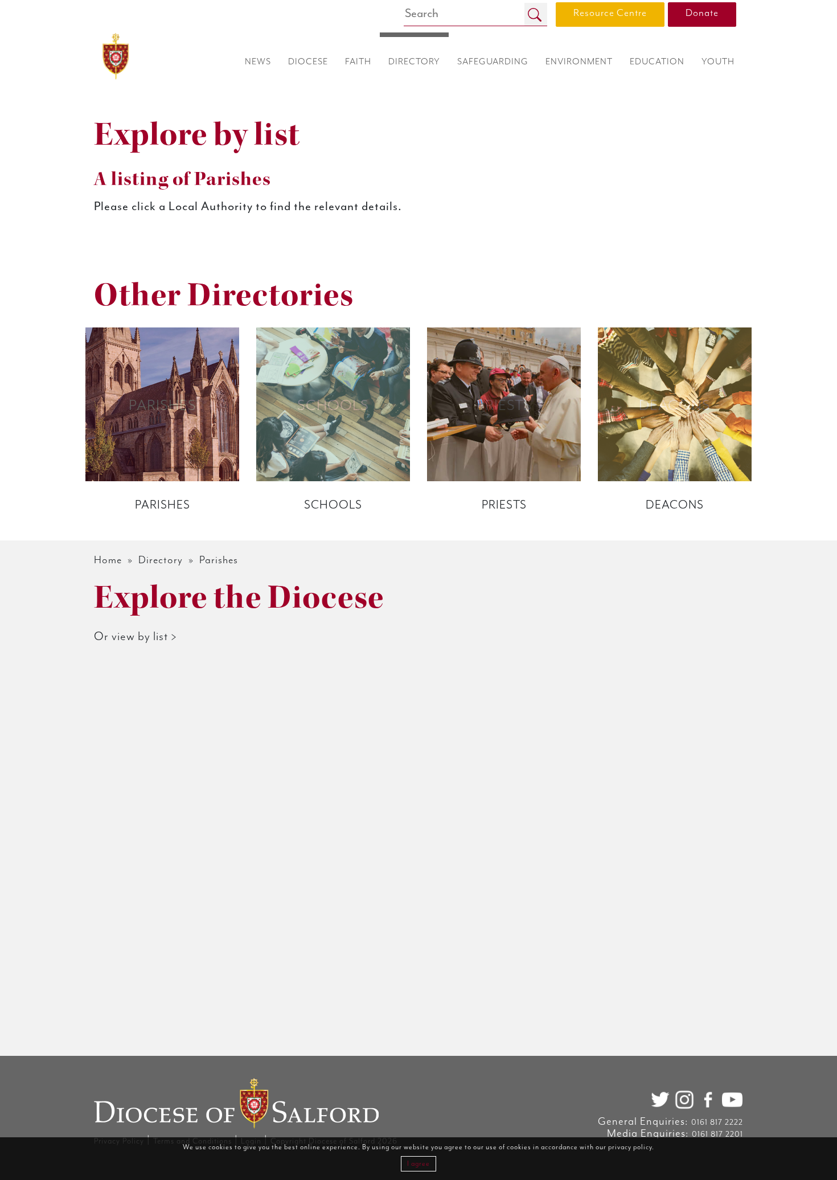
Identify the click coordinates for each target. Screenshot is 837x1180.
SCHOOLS (333, 505)
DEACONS (675, 505)
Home (108, 560)
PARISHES (162, 505)
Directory (160, 560)
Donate (702, 13)
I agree (418, 1163)
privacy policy (630, 1147)
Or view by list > (135, 637)
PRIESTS (504, 505)
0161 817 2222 (717, 1122)
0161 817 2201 (717, 1134)
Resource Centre (610, 13)
